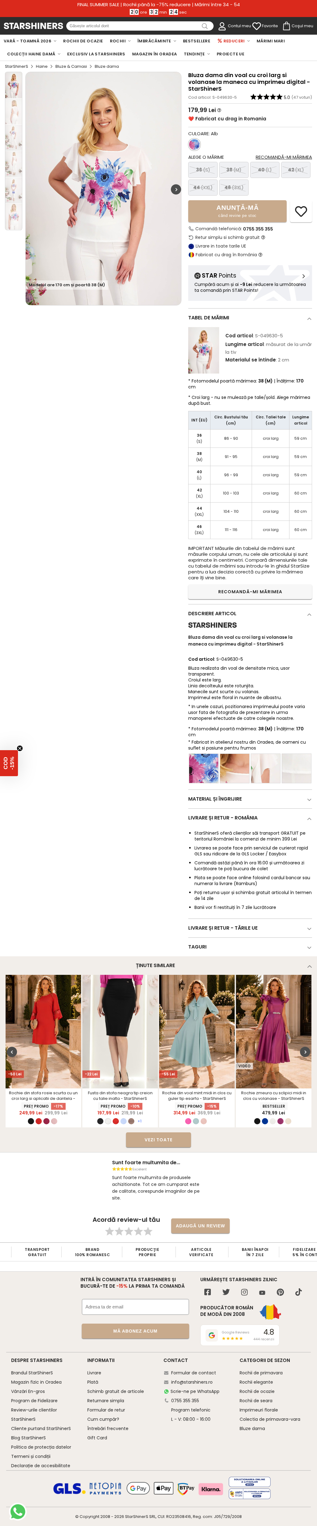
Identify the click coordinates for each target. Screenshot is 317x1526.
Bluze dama (252, 1428)
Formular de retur (106, 1410)
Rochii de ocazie (257, 1391)
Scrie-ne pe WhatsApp (195, 1391)
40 (265, 169)
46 (234, 187)
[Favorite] (256, 26)
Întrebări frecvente (107, 1428)
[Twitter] (226, 1293)
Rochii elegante (256, 1382)
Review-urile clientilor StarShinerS (34, 1414)
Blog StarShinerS (28, 1438)
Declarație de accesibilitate (40, 1466)
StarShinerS (16, 66)
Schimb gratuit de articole (115, 1391)
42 (296, 169)
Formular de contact (193, 1373)
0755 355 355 (258, 229)
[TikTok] (298, 1293)
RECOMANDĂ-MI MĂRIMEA (250, 592)
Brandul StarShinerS (32, 1373)
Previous (12, 1052)
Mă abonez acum (135, 1331)
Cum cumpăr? (103, 1419)
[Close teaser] (20, 748)
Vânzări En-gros (28, 1391)
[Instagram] (244, 1293)
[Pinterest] (280, 1293)
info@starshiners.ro (192, 1382)
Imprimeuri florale (259, 1410)
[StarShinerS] (212, 630)
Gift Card (97, 1438)
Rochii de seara (256, 1401)
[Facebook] (207, 1293)
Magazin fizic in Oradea (36, 1382)
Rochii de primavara (261, 1373)
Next (176, 190)
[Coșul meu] (286, 26)
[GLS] (70, 1493)
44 (203, 187)
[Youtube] (262, 1293)
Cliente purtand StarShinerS (41, 1428)
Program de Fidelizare (34, 1401)
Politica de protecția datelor (41, 1447)
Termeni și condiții (30, 1456)
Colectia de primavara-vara (270, 1419)
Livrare (94, 1373)
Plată (92, 1382)
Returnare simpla (105, 1401)
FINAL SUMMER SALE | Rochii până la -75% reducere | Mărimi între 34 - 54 (158, 5)
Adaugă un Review (200, 1225)
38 (233, 169)
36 (203, 169)
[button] (9, 763)
